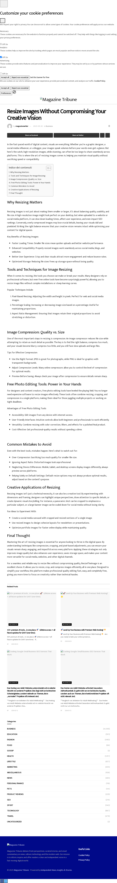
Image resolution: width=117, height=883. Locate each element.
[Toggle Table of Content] (47, 168)
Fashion (10, 739)
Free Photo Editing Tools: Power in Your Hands (30, 182)
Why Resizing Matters (19, 172)
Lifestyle (11, 761)
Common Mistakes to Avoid (22, 186)
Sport (10, 805)
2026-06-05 (14, 644)
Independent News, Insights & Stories (56, 870)
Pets (9, 788)
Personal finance (15, 783)
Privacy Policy (84, 860)
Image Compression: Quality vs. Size (26, 179)
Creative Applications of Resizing (25, 189)
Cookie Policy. (99, 81)
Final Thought (17, 193)
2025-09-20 (38, 126)
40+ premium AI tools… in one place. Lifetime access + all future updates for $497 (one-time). (31, 631)
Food (9, 745)
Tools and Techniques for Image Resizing (28, 176)
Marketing (12, 767)
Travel (10, 816)
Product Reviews (15, 794)
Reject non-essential (20, 77)
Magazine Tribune (21, 870)
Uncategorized (14, 821)
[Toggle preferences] (4, 3)
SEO (9, 799)
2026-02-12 (14, 710)
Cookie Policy (83, 855)
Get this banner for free (39, 77)
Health (10, 756)
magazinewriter (22, 126)
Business (49, 126)
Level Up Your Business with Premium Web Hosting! (83, 630)
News (9, 778)
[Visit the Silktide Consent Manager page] (14, 93)
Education (12, 734)
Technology (13, 810)
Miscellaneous (14, 772)
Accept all (5, 77)
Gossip (10, 750)
